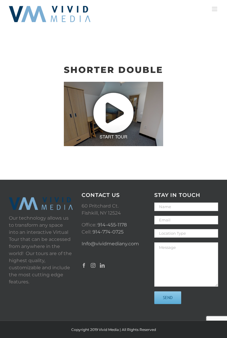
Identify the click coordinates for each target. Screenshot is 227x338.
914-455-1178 (112, 225)
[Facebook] (84, 265)
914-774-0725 (108, 232)
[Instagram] (93, 265)
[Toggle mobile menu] (215, 9)
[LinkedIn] (102, 265)
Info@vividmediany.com (110, 243)
